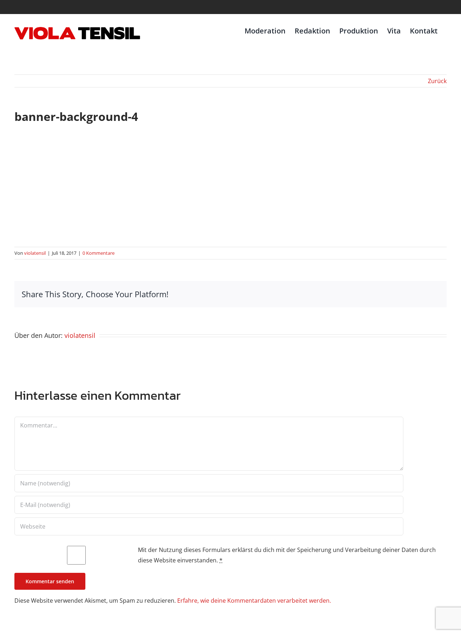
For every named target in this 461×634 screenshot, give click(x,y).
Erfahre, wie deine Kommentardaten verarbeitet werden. (254, 600)
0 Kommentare (98, 253)
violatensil (35, 253)
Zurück (437, 81)
